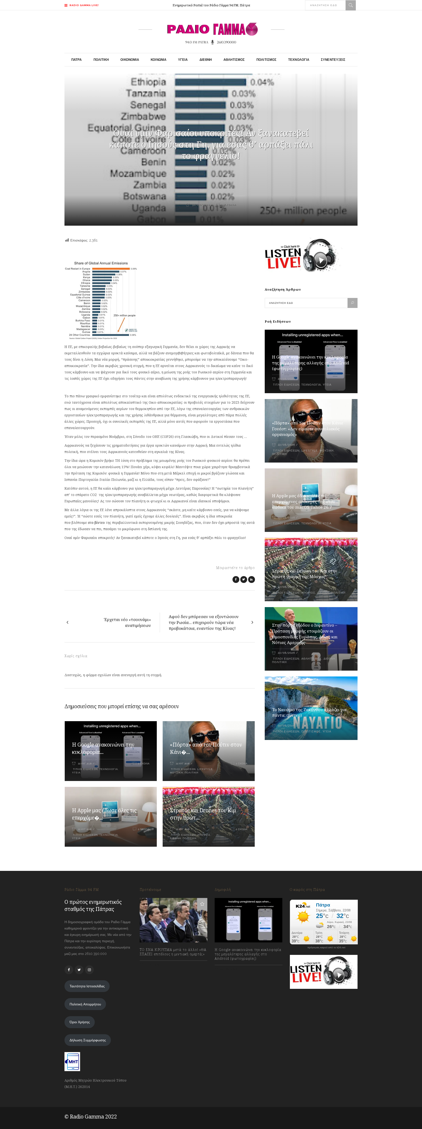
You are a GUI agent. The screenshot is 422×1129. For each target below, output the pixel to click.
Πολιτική (191, 772)
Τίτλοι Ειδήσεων (85, 769)
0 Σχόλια (228, 204)
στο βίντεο (96, 522)
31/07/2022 (200, 204)
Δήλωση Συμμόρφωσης (88, 1040)
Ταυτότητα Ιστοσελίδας (87, 986)
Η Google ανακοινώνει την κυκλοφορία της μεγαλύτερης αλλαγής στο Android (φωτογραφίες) (310, 362)
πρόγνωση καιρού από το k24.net (326, 947)
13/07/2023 (153, 964)
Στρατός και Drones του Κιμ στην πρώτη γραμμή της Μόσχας (304, 574)
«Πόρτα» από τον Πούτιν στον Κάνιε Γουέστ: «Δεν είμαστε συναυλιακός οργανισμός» (307, 428)
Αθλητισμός (311, 658)
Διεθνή (175, 838)
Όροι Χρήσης (80, 1022)
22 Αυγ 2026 (84, 763)
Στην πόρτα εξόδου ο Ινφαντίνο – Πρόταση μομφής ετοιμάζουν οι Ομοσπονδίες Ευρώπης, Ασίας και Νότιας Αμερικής (305, 633)
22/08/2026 (286, 378)
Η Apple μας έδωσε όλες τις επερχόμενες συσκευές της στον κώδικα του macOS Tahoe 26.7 (303, 501)
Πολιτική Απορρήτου (85, 1004)
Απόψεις (203, 835)
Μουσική (176, 772)
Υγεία (76, 772)
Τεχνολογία (108, 769)
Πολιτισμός (311, 731)
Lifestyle (204, 769)
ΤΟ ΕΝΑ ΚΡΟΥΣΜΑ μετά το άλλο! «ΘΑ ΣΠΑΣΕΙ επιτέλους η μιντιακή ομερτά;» (173, 952)
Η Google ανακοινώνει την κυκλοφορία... (103, 748)
